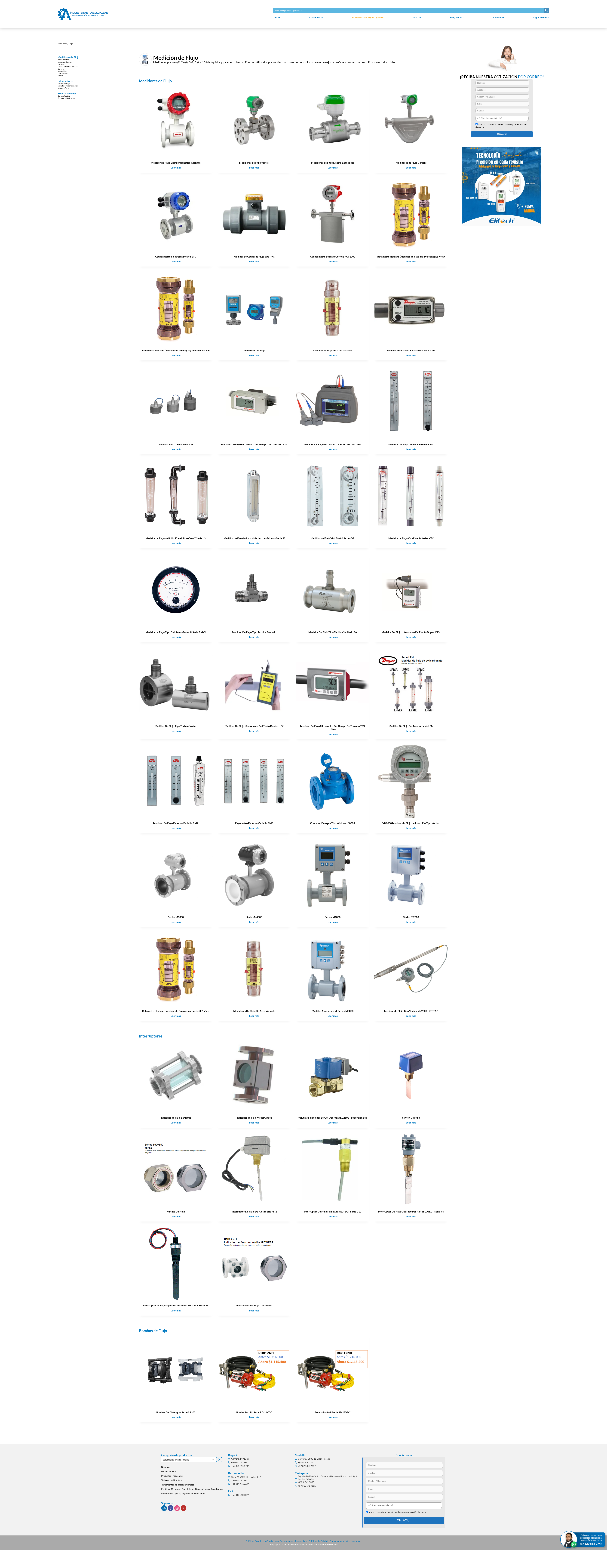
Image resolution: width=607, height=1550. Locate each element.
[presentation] (176, 120)
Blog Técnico (457, 17)
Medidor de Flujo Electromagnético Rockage (176, 162)
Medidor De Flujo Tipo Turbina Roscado (254, 632)
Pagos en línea (541, 17)
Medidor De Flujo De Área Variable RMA (176, 823)
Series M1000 (332, 916)
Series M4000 (254, 916)
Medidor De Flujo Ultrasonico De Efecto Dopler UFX (254, 725)
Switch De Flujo (411, 1117)
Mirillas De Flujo (176, 1211)
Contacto (498, 17)
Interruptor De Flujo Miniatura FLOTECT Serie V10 (332, 1211)
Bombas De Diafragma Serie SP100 (175, 1412)
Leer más (177, 168)
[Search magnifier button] (546, 10)
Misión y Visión (168, 1471)
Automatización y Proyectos (368, 17)
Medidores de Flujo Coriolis (411, 162)
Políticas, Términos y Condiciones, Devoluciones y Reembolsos (192, 1489)
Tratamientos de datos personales (177, 1484)
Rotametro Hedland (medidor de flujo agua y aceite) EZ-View (411, 256)
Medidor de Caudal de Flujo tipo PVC (254, 256)
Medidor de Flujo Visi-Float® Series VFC (411, 538)
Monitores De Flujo (254, 350)
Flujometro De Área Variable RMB (254, 823)
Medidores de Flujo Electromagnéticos (332, 162)
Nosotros (165, 1467)
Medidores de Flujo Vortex (254, 162)
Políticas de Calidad (318, 1541)
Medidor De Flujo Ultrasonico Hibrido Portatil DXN (332, 444)
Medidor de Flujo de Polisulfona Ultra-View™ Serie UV (175, 538)
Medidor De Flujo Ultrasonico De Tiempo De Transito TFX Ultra (332, 727)
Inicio (277, 17)
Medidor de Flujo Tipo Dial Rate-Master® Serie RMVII (175, 632)
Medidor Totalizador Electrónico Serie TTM (411, 350)
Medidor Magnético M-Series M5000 (332, 1010)
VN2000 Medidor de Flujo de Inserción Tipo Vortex (411, 823)
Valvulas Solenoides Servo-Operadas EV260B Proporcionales (332, 1117)
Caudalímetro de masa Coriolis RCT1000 (332, 256)
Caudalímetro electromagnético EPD (175, 256)
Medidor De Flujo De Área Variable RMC (411, 444)
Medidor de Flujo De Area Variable (332, 350)
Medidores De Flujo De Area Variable (254, 1010)
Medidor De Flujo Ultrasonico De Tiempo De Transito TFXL (254, 444)
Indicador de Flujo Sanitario (175, 1117)
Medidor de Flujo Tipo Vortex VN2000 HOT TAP (411, 1010)
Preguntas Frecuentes (172, 1475)
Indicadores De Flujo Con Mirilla (254, 1305)
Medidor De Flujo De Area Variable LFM (411, 725)
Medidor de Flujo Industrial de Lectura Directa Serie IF (254, 538)
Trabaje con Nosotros (171, 1480)
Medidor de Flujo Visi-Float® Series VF (332, 538)
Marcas (417, 17)
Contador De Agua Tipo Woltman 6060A (332, 823)
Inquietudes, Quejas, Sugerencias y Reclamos (183, 1493)
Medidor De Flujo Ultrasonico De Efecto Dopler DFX (411, 632)
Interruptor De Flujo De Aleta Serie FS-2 (254, 1211)
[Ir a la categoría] (219, 1459)
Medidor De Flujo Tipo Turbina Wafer (176, 725)
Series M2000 (411, 916)
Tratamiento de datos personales (345, 1541)
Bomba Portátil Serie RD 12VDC (254, 1412)
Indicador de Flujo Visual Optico (254, 1117)
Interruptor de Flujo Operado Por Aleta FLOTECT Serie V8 (175, 1305)
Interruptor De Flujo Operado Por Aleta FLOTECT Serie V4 (411, 1211)
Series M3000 (176, 916)
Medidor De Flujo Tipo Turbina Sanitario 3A (332, 632)
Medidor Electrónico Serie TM (176, 444)
